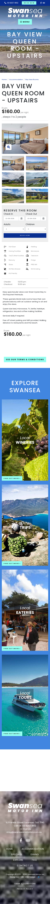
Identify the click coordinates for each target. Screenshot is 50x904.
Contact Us (25, 865)
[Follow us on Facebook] (41, 3)
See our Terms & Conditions (25, 359)
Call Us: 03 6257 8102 (25, 825)
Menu (26, 21)
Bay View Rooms (32, 79)
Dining (35, 854)
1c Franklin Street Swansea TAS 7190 (25, 822)
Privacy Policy (25, 889)
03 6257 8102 (12, 3)
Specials (16, 854)
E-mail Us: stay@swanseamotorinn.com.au (24, 830)
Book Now (29, 3)
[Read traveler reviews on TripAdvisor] (44, 3)
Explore (18, 859)
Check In (8, 214)
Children (30, 224)
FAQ (34, 859)
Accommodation (16, 79)
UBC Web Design (28, 877)
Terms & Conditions (25, 883)
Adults (7, 224)
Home (4, 79)
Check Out (31, 214)
